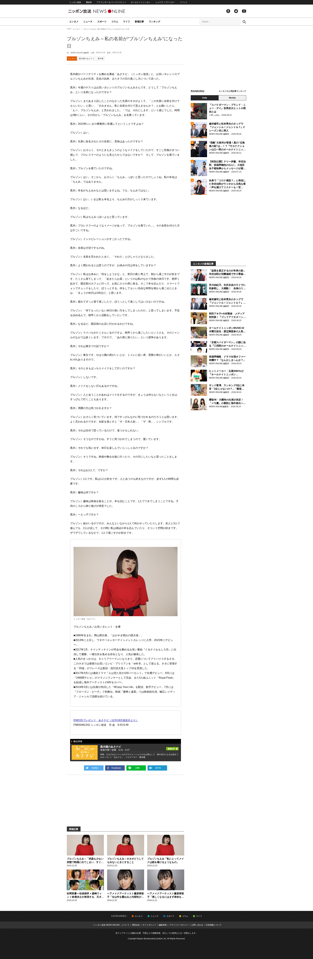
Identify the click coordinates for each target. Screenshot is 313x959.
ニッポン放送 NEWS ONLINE (103, 11)
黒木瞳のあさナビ (87, 58)
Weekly (232, 98)
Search (244, 22)
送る (136, 768)
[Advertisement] (218, 58)
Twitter (236, 11)
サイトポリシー (149, 925)
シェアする (115, 768)
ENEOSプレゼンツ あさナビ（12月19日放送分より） (106, 720)
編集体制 (163, 925)
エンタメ (73, 21)
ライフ (126, 21)
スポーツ (101, 21)
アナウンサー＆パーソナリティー (111, 2)
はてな (157, 768)
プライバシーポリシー (179, 925)
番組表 (89, 2)
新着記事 (139, 21)
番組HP (172, 747)
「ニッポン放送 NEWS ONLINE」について (110, 925)
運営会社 (136, 925)
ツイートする (94, 768)
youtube (244, 11)
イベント (184, 2)
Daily (204, 98)
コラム (114, 21)
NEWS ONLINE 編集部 (80, 53)
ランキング (154, 21)
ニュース (87, 21)
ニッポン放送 (75, 2)
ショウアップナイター (165, 2)
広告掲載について (213, 925)
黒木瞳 (101, 58)
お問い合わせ (197, 925)
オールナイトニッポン (140, 2)
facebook (228, 11)
